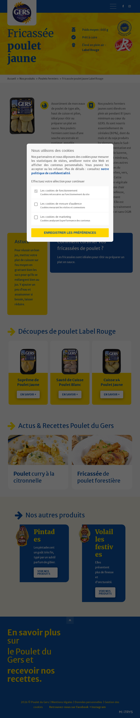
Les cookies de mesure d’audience (61, 203)
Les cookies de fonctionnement (58, 190)
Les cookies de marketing (55, 216)
